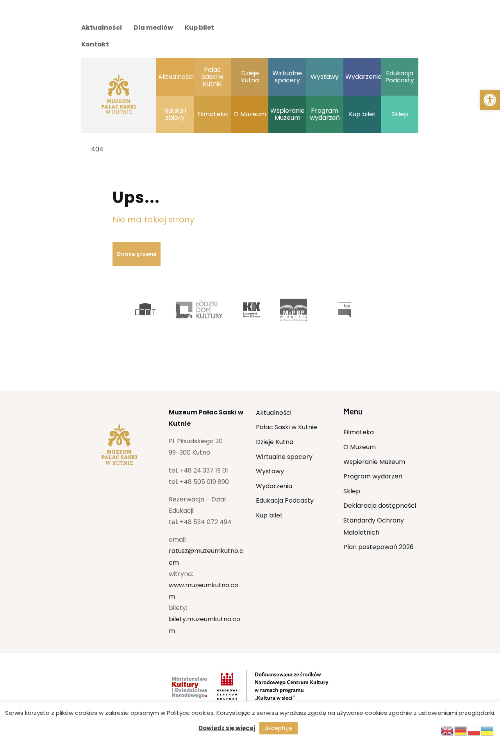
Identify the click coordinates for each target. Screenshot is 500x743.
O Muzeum (359, 447)
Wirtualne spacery (284, 456)
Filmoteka (358, 432)
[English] (447, 730)
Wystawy (270, 471)
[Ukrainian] (487, 730)
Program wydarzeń (372, 476)
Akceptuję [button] (278, 728)
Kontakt (95, 44)
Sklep (351, 491)
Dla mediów (153, 27)
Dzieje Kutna (274, 441)
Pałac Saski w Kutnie (286, 427)
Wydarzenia (274, 486)
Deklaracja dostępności (379, 505)
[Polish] (474, 730)
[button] (490, 100)
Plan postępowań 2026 (378, 546)
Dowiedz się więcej (226, 728)
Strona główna (136, 253)
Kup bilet (199, 27)
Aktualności (101, 27)
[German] (461, 730)
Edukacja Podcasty (285, 500)
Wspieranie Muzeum (374, 461)
